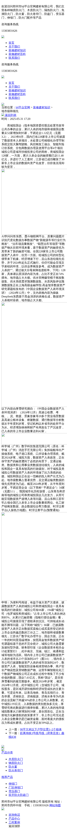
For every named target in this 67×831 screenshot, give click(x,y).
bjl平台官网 (23, 107)
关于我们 (14, 46)
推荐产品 (7, 777)
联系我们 (14, 57)
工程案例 (14, 822)
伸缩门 (13, 783)
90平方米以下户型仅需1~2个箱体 (41, 729)
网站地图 (55, 805)
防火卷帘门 (16, 770)
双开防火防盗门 (19, 794)
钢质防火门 (16, 762)
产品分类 (7, 752)
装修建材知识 (17, 50)
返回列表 (10, 115)
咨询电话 (14, 814)
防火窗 (13, 766)
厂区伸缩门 (16, 787)
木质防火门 (16, 759)
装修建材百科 (17, 54)
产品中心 (14, 818)
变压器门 (14, 791)
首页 (11, 42)
